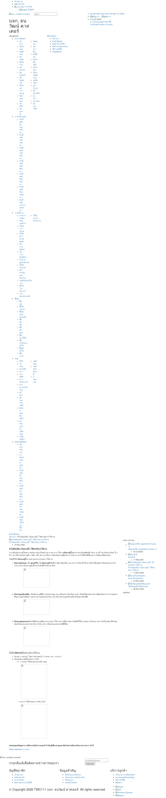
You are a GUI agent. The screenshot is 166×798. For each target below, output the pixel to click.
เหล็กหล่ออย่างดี (35, 370)
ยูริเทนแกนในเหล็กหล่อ (21, 427)
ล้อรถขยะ (35, 68)
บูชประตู (35, 86)
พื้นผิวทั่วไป (21, 349)
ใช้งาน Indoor (22, 246)
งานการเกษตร (22, 216)
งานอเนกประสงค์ (24, 294)
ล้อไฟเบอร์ (22, 73)
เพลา (35, 82)
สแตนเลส (35, 379)
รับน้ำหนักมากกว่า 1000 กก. (22, 204)
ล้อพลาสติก (36, 91)
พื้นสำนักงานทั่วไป (23, 343)
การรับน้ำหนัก (20, 116)
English (30, 9)
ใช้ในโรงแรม (22, 266)
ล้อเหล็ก (21, 58)
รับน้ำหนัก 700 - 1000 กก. (21, 191)
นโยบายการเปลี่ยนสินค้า (125, 774)
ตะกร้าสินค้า (19, 779)
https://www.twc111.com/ (19, 749)
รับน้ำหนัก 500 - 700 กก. (21, 178)
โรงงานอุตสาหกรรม (24, 260)
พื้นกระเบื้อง (22, 336)
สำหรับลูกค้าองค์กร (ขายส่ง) (101, 24)
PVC (21, 361)
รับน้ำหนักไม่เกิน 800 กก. (21, 492)
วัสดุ (16, 358)
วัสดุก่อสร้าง (22, 221)
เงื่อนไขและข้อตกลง (73, 774)
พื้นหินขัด (20, 322)
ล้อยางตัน (34, 49)
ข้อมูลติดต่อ (56, 51)
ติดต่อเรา (119, 782)
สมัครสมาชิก (19, 4)
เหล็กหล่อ (35, 362)
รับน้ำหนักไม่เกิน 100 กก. (21, 125)
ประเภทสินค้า (20, 38)
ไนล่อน (21, 365)
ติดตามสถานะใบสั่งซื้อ (23, 782)
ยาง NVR (21, 375)
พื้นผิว (16, 298)
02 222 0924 (95, 13)
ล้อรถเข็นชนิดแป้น (135, 578)
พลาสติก (22, 369)
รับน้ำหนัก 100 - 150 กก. (21, 139)
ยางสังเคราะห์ (23, 380)
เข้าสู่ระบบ (18, 1)
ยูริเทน (21, 393)
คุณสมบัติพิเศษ (20, 441)
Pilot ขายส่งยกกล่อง (60, 46)
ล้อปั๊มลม (35, 55)
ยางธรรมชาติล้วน (23, 387)
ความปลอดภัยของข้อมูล (124, 777)
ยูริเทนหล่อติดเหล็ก (21, 413)
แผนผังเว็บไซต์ (71, 782)
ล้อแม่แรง (22, 68)
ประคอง (36, 101)
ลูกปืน (35, 80)
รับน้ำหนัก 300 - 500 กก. (21, 165)
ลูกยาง (34, 97)
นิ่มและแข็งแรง (21, 448)
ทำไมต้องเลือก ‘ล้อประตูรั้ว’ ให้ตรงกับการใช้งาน (28, 542)
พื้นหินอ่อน (21, 330)
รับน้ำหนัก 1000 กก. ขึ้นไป (21, 523)
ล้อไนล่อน (21, 47)
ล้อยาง (20, 42)
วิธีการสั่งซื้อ (57, 49)
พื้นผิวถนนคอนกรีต (22, 314)
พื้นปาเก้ (21, 354)
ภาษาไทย (28, 6)
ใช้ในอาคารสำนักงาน (37, 218)
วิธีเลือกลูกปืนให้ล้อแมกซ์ (138, 586)
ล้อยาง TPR (35, 106)
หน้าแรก (55, 38)
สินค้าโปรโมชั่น (58, 43)
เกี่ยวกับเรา (69, 779)
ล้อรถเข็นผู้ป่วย (35, 75)
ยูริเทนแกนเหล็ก (21, 401)
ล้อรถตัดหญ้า (35, 62)
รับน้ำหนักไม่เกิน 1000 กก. (21, 508)
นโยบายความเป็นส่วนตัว (75, 777)
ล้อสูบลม (35, 42)
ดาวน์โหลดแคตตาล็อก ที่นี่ (100, 21)
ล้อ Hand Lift (21, 80)
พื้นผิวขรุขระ (22, 307)
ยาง (20, 371)
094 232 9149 (106, 13)
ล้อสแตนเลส (21, 98)
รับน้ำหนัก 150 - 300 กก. (21, 152)
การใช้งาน (18, 212)
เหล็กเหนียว (22, 437)
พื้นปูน (20, 302)
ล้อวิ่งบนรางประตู (21, 89)
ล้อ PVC (21, 104)
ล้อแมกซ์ (21, 111)
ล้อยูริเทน (21, 52)
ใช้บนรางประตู (21, 228)
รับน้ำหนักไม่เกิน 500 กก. (21, 477)
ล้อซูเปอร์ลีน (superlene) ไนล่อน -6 (142, 549)
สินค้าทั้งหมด (14, 534)
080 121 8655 (118, 13)
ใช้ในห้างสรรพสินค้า (21, 237)
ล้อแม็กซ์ (131, 557)
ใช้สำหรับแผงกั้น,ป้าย (22, 274)
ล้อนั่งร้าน (21, 63)
